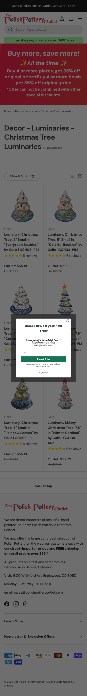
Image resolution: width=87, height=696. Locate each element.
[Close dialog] (68, 321)
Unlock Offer (43, 359)
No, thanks (43, 372)
